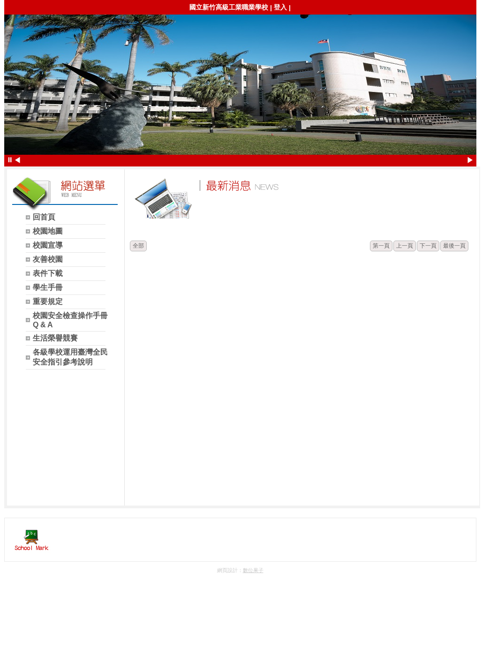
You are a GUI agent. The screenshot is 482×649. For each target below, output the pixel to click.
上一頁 (404, 245)
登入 (280, 7)
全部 (138, 245)
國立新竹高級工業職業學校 (228, 7)
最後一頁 (454, 245)
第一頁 (381, 245)
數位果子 (253, 570)
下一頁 (428, 245)
